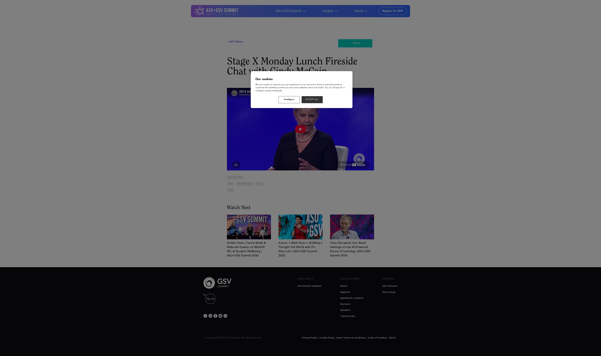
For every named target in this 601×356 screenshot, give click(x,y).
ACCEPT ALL (312, 99)
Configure (289, 99)
